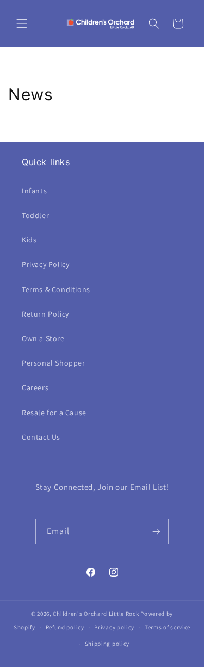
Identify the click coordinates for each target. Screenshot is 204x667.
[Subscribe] (156, 531)
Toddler (35, 215)
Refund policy (65, 627)
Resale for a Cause (54, 412)
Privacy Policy (45, 264)
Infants (34, 191)
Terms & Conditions (56, 289)
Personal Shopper (53, 363)
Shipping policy (107, 643)
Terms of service (167, 627)
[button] (22, 23)
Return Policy (45, 314)
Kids (29, 240)
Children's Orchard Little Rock (96, 613)
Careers (35, 387)
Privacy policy (114, 627)
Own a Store (43, 338)
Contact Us (41, 437)
